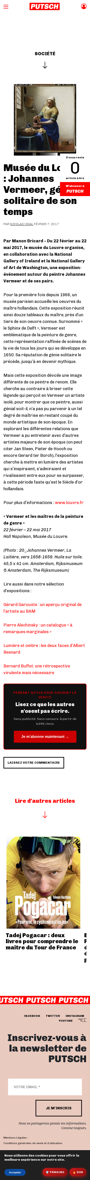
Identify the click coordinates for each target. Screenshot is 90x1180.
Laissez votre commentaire (34, 763)
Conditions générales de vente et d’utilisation (32, 1143)
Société (45, 53)
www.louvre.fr (69, 502)
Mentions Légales (15, 1137)
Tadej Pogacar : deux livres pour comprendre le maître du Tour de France (42, 941)
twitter (53, 1016)
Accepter (15, 1172)
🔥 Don (78, 1172)
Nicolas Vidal (21, 224)
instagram (75, 1016)
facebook (32, 1016)
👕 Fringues (55, 1172)
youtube (66, 1020)
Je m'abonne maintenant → (45, 737)
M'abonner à (75, 186)
